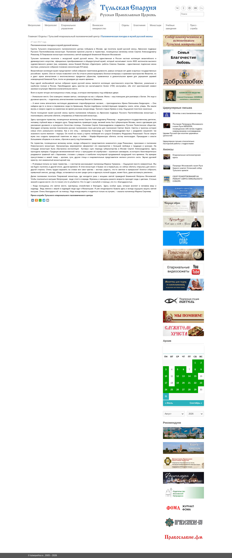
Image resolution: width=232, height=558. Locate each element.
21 (189, 383)
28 (189, 389)
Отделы (125, 25)
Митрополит (51, 25)
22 (195, 383)
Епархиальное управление (68, 27)
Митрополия (34, 25)
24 (166, 389)
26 (177, 389)
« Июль (169, 403)
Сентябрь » (196, 403)
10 (166, 376)
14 (189, 376)
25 (172, 389)
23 (201, 383)
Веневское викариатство (99, 27)
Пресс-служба (193, 27)
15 (195, 376)
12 (177, 376)
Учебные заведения (171, 27)
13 (183, 376)
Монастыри (155, 25)
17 (166, 383)
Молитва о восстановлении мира (187, 113)
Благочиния (139, 25)
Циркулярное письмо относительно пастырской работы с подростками (178, 142)
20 (183, 383)
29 (195, 389)
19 (177, 383)
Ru (201, 8)
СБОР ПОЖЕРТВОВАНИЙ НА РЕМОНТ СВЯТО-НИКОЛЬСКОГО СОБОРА (187, 178)
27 (183, 389)
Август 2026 (183, 349)
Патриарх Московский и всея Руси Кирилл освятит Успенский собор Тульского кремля (188, 168)
